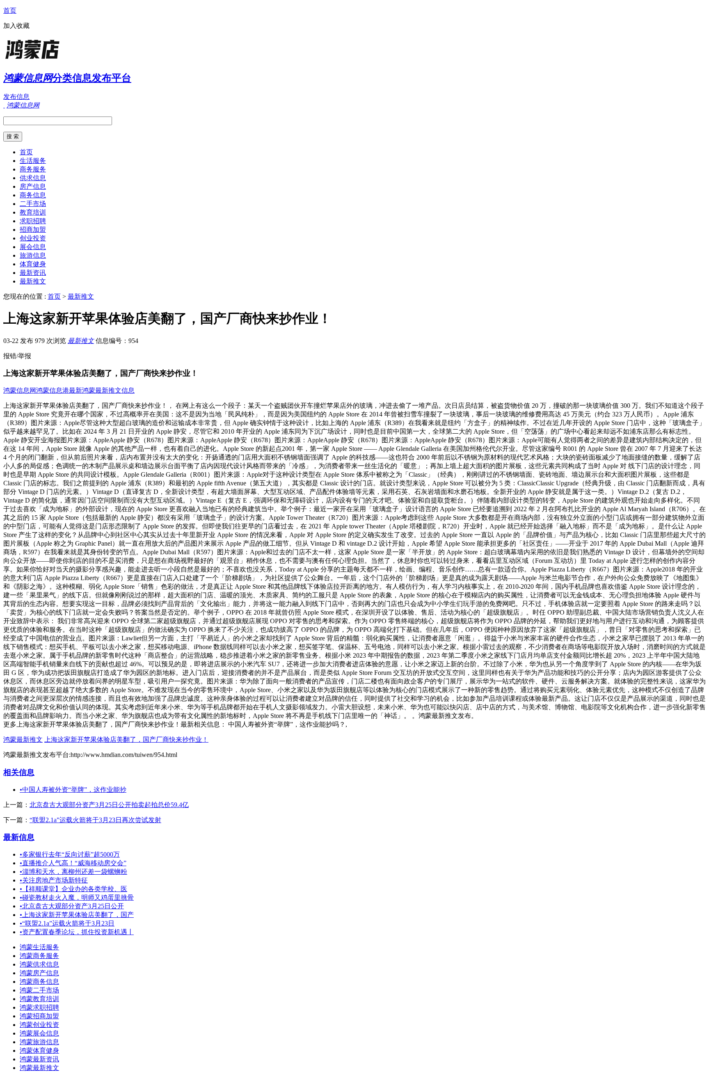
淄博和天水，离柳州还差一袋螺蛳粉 (73, 871)
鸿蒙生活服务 (39, 947)
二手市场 (33, 203)
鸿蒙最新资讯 (39, 1059)
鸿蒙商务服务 (39, 955)
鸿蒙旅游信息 (39, 1041)
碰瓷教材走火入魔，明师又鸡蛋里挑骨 (77, 897)
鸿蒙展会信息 (39, 1033)
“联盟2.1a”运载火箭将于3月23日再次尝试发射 (95, 819)
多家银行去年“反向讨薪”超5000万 (70, 854)
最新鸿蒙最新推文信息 (102, 390)
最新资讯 (33, 272)
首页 (9, 10)
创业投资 (33, 238)
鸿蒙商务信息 (39, 981)
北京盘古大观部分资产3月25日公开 (72, 906)
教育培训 (33, 212)
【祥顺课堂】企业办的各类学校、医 (73, 888)
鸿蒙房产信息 (39, 972)
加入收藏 (16, 25)
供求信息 (33, 177)
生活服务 (33, 160)
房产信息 (33, 186)
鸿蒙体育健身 (39, 1050)
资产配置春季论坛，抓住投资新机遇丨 (77, 931)
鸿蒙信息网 (19, 390)
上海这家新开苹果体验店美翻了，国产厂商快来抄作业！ (126, 739)
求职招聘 (33, 220)
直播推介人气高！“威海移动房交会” (73, 863)
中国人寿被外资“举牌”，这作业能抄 (73, 789)
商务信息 (33, 195)
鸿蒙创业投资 (39, 1024)
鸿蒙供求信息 (39, 964)
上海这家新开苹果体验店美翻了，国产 (77, 914)
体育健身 (33, 264)
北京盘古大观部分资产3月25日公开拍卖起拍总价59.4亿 (109, 804)
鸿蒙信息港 (52, 390)
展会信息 (33, 246)
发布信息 (16, 96)
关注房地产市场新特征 (54, 880)
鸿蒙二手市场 (39, 990)
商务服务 (33, 169)
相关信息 (18, 772)
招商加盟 (33, 229)
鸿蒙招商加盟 (39, 1016)
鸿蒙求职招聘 (39, 1007)
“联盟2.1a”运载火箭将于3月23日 (67, 923)
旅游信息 (33, 255)
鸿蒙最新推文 (23, 739)
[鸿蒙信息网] (54, 59)
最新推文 (33, 281)
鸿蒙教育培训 (39, 998)
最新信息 (18, 837)
